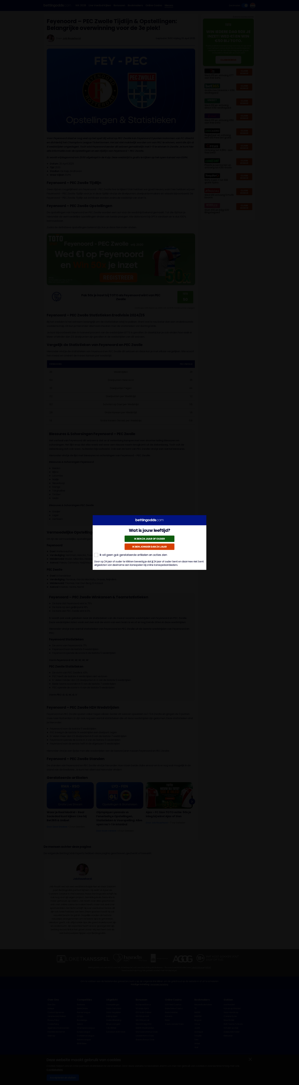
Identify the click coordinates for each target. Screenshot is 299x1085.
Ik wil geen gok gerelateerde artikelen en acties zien (133, 555)
